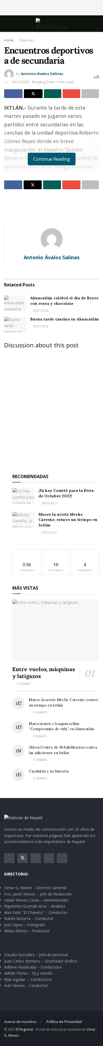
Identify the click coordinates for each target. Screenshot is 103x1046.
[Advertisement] (52, 7)
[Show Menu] (6, 23)
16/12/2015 (20, 81)
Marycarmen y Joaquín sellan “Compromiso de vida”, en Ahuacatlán (61, 726)
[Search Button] (96, 23)
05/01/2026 (40, 311)
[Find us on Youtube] (49, 858)
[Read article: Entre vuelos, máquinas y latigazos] (55, 630)
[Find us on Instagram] (35, 858)
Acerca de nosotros (20, 1021)
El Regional (24, 1029)
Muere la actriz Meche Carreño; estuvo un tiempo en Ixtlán (68, 520)
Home (9, 40)
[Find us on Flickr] (62, 858)
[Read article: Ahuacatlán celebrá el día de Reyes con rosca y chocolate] (15, 303)
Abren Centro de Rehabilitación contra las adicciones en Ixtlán (63, 750)
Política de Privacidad (64, 1021)
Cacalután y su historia (49, 771)
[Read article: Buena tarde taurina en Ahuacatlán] (15, 324)
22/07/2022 (49, 532)
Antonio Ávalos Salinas (42, 73)
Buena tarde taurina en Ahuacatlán (64, 319)
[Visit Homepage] (51, 23)
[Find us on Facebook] (9, 858)
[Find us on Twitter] (22, 858)
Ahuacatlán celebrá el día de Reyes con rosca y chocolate (64, 300)
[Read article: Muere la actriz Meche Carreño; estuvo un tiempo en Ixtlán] (23, 520)
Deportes (27, 40)
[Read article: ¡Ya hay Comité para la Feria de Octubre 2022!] (23, 496)
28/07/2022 (49, 503)
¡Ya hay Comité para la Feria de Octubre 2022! (66, 493)
